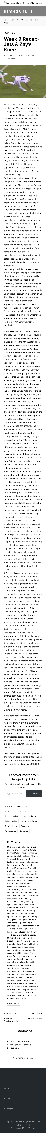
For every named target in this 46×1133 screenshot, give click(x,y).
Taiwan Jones (10, 831)
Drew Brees (10, 811)
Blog (12, 20)
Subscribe (34, 793)
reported (19, 715)
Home (6, 20)
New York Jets (11, 826)
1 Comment (10, 59)
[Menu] (40, 11)
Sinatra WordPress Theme (23, 1128)
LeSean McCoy (11, 821)
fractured (36, 562)
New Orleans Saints (29, 821)
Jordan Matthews (29, 816)
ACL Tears (9, 806)
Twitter (7, 1088)
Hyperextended (11, 816)
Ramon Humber (27, 826)
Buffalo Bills (10, 33)
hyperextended (26, 286)
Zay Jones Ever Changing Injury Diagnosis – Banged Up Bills (19, 1044)
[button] (13, 1003)
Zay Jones (24, 831)
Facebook (8, 1098)
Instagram (8, 1109)
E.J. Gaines (22, 811)
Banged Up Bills (18, 11)
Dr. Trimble (14, 842)
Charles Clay (22, 806)
